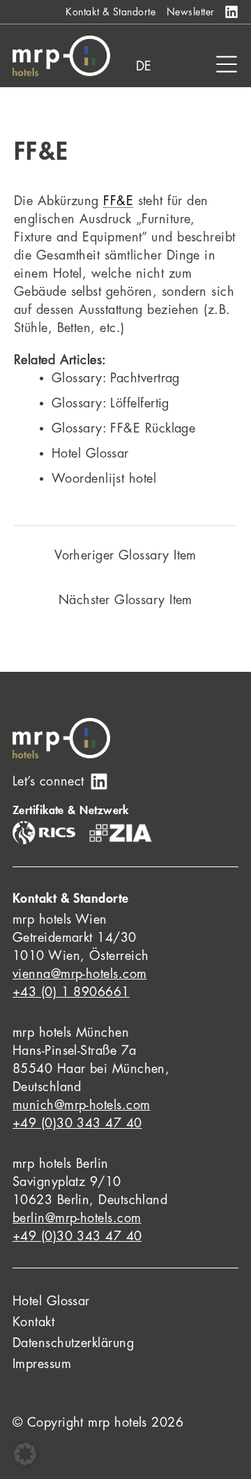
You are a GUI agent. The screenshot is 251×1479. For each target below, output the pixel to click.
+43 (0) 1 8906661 (71, 992)
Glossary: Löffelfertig (110, 403)
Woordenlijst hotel (104, 478)
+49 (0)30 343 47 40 (77, 1123)
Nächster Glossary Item (125, 600)
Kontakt (33, 1322)
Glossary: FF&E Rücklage (123, 428)
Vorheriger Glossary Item (125, 555)
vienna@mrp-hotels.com (79, 974)
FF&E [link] (118, 201)
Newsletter (191, 12)
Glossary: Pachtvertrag (116, 378)
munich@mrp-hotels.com (81, 1105)
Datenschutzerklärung (73, 1343)
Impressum (42, 1364)
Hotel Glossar (90, 453)
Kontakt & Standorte (110, 12)
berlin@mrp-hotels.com (77, 1218)
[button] (25, 1454)
